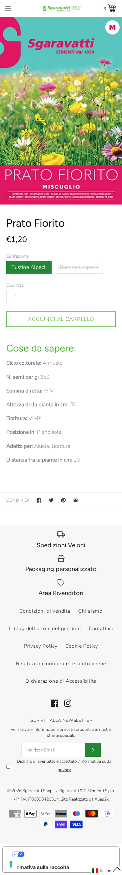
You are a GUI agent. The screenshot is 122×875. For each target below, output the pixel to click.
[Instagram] (67, 703)
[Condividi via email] (75, 500)
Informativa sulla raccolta (38, 867)
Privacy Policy (41, 646)
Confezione (17, 256)
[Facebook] (54, 703)
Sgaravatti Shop (38, 791)
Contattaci (101, 628)
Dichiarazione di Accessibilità (61, 681)
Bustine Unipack (79, 267)
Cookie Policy (81, 646)
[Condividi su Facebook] (39, 500)
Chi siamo (90, 611)
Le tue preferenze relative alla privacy (67, 854)
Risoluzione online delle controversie (61, 663)
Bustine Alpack (29, 267)
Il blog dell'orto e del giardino (45, 628)
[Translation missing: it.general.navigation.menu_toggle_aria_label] (8, 8)
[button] (106, 870)
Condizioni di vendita (44, 611)
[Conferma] (93, 750)
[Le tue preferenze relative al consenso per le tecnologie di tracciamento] (11, 864)
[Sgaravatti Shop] (61, 8)
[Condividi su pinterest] (63, 500)
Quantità (15, 285)
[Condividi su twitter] (51, 500)
